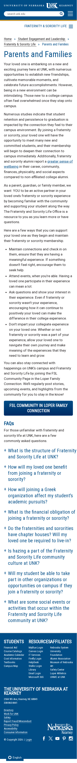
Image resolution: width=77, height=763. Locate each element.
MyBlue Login (36, 647)
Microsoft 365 (36, 677)
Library (32, 669)
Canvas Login (36, 651)
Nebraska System (59, 647)
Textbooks (9, 662)
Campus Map (11, 665)
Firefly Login (35, 658)
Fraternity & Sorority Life (20, 44)
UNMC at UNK (57, 677)
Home (8, 39)
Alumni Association (60, 658)
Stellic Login (35, 665)
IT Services (34, 654)
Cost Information (13, 658)
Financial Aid (10, 647)
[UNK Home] (38, 7)
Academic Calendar (14, 654)
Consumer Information (15, 732)
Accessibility (10, 728)
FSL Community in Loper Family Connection (38, 408)
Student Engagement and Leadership (41, 39)
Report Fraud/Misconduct (18, 721)
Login (29, 739)
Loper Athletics (58, 673)
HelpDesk (34, 662)
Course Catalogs (13, 651)
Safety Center (57, 669)
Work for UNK (11, 713)
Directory (8, 710)
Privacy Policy (11, 724)
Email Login (35, 673)
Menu (28, 27)
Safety (7, 717)
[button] (70, 15)
